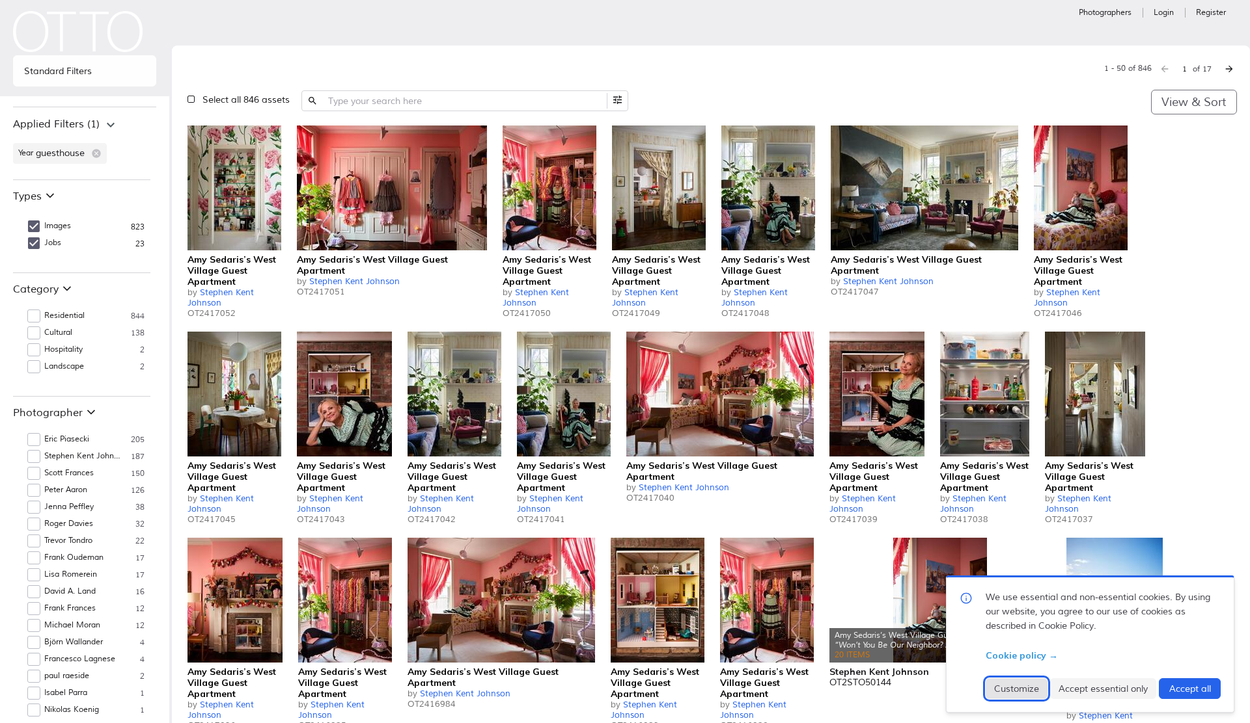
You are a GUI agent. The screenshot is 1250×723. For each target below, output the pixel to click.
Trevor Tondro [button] (68, 541)
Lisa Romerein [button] (70, 574)
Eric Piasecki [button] (66, 439)
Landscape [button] (64, 366)
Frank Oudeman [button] (74, 557)
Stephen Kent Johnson (221, 297)
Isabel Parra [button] (65, 693)
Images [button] (57, 226)
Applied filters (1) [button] (56, 124)
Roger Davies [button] (68, 524)
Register (1211, 13)
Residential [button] (64, 316)
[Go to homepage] (78, 31)
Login (1164, 13)
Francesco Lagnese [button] (79, 659)
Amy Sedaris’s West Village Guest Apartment (232, 270)
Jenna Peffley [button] (69, 507)
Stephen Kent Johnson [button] (84, 456)
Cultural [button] (58, 332)
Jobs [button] (52, 243)
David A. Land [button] (70, 591)
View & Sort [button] (1193, 102)
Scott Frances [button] (69, 473)
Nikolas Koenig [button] (71, 710)
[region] (84, 143)
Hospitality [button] (63, 349)
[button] (96, 153)
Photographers (1105, 13)
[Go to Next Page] (1229, 69)
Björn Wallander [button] (73, 642)
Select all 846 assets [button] (246, 99)
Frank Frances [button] (70, 608)
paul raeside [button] (66, 676)
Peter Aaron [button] (65, 490)
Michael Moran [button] (72, 625)
